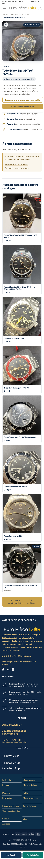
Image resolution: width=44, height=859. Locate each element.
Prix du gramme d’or (10, 806)
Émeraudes (7, 798)
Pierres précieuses (30, 798)
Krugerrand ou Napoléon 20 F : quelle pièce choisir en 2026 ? (25, 693)
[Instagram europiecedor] (8, 670)
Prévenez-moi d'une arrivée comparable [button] (22, 100)
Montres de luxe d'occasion (20, 14)
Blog (25, 819)
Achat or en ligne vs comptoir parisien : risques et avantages (25, 709)
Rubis (25, 793)
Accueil (5, 14)
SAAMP (5, 664)
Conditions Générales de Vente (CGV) (20, 840)
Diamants (6, 793)
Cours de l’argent (30, 806)
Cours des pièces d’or (11, 811)
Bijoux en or (7, 785)
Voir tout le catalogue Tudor (23, 601)
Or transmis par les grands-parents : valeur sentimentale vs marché (24, 701)
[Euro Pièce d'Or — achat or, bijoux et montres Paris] (22, 629)
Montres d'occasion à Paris (16, 164)
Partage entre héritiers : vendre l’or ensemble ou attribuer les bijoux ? (23, 685)
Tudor (34, 14)
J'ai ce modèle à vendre (22, 106)
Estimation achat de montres (17, 168)
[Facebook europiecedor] (13, 670)
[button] (4, 8)
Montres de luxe (30, 785)
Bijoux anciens (29, 780)
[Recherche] (40, 8)
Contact (5, 818)
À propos (6, 824)
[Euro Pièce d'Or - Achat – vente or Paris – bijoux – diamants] (22, 7)
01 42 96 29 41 (8, 834)
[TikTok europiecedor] (3, 670)
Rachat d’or (7, 780)
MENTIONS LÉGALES (18, 839)
